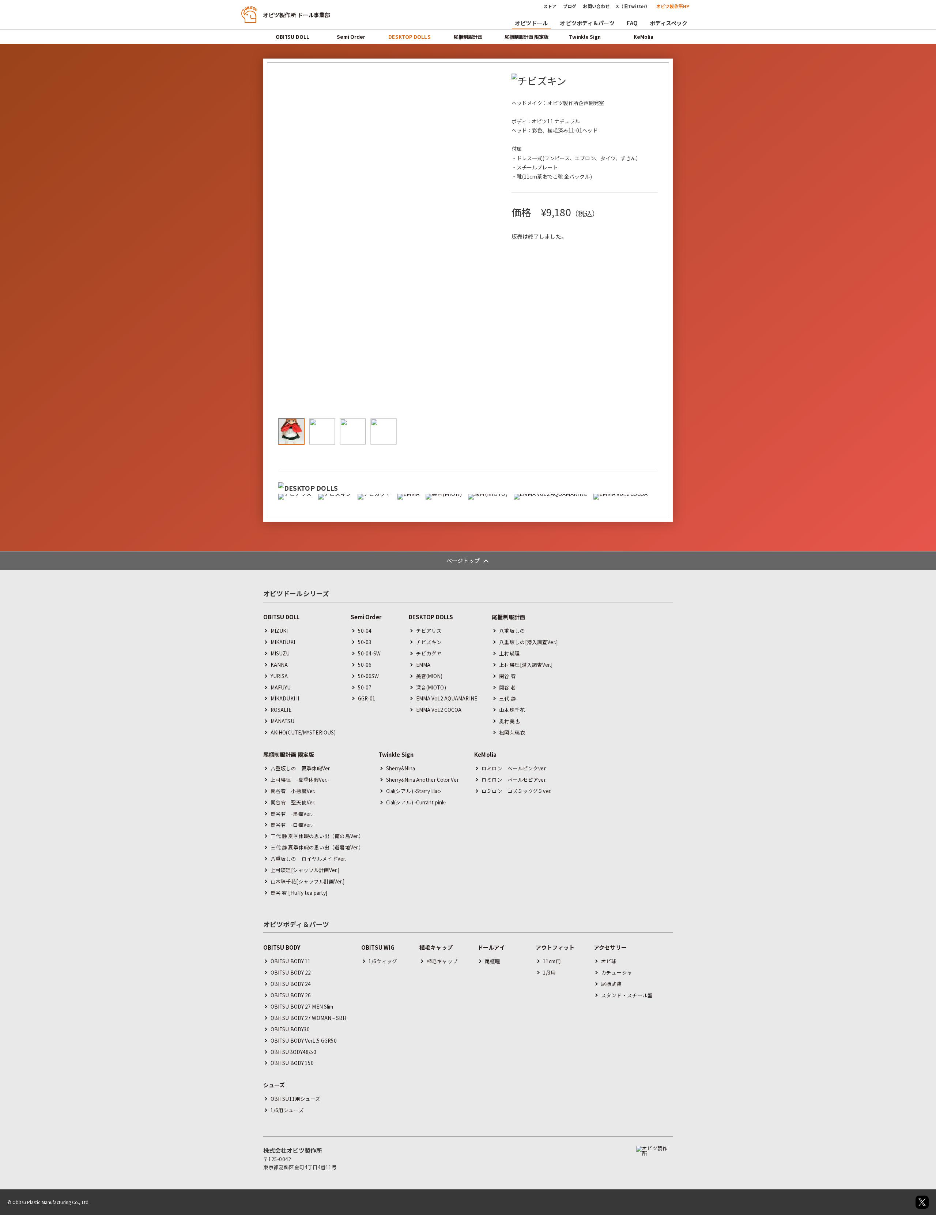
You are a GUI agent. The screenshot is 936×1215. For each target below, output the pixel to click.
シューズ (274, 1085)
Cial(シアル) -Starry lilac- (414, 791)
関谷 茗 (507, 687)
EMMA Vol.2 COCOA (439, 709)
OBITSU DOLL (292, 36)
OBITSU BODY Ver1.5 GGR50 (304, 1040)
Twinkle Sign (585, 36)
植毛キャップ (436, 947)
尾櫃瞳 (492, 961)
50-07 (365, 687)
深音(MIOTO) (431, 687)
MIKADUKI (283, 642)
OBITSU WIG (378, 947)
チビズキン (429, 642)
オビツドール (531, 23)
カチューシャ (616, 972)
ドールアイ (491, 947)
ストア (549, 6)
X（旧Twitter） (633, 6)
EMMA (423, 664)
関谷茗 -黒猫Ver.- (292, 813)
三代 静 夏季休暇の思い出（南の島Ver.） (317, 836)
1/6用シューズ (287, 1110)
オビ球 (608, 961)
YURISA (279, 676)
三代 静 (507, 698)
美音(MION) (429, 676)
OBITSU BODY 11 (291, 961)
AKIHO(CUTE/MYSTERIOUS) (303, 732)
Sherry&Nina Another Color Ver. (423, 779)
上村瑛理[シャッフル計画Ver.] (305, 870)
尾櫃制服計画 (468, 36)
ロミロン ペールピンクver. (514, 768)
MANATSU (282, 721)
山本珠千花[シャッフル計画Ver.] (307, 881)
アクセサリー (610, 947)
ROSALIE (281, 709)
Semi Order (351, 36)
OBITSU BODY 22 (291, 972)
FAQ (632, 23)
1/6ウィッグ (383, 961)
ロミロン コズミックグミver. (516, 791)
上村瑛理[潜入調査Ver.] (525, 664)
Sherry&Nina (400, 768)
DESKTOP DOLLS (409, 36)
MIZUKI (279, 630)
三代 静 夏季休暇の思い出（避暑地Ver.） (317, 847)
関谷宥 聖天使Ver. (293, 802)
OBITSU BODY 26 (291, 995)
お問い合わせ (596, 6)
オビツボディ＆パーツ (587, 23)
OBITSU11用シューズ (295, 1098)
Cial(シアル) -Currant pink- (416, 802)
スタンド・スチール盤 (627, 995)
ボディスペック (669, 23)
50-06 (365, 664)
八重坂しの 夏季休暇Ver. (301, 768)
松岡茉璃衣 (512, 732)
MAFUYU (281, 687)
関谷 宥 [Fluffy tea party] (299, 892)
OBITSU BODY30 (290, 1029)
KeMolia (644, 36)
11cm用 (552, 961)
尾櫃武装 (611, 983)
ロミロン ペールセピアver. (514, 779)
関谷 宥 (507, 676)
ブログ (569, 6)
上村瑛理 (509, 653)
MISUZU (280, 653)
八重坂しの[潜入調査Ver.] (528, 642)
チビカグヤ (429, 653)
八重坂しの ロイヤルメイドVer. (308, 858)
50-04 (365, 630)
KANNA (279, 664)
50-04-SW (369, 653)
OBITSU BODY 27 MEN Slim (302, 1006)
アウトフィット (555, 947)
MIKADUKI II (285, 698)
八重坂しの (512, 630)
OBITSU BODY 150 (292, 1062)
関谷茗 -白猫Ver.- (292, 824)
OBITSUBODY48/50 (294, 1051)
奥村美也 (509, 721)
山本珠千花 (512, 709)
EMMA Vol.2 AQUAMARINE (446, 698)
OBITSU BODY (282, 947)
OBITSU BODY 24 (291, 983)
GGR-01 (367, 698)
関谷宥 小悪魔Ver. (293, 791)
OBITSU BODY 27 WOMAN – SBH (309, 1017)
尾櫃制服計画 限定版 (527, 36)
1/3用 (549, 972)
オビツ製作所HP (672, 6)
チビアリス (429, 630)
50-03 (365, 642)
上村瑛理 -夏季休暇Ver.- (300, 779)
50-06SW (368, 676)
